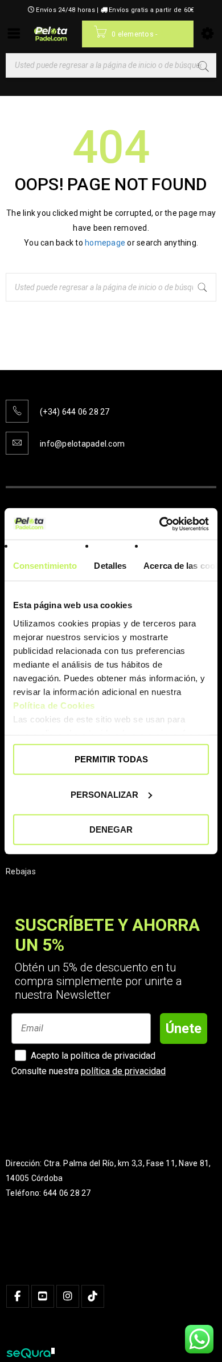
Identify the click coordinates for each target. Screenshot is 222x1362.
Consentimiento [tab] (45, 565)
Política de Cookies (54, 705)
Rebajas (21, 876)
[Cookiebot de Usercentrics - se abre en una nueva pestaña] (159, 523)
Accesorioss (28, 856)
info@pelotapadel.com (82, 448)
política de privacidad (123, 1076)
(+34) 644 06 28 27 (75, 416)
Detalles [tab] (110, 565)
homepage (105, 247)
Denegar (111, 829)
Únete (184, 1034)
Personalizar (104, 794)
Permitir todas (111, 759)
